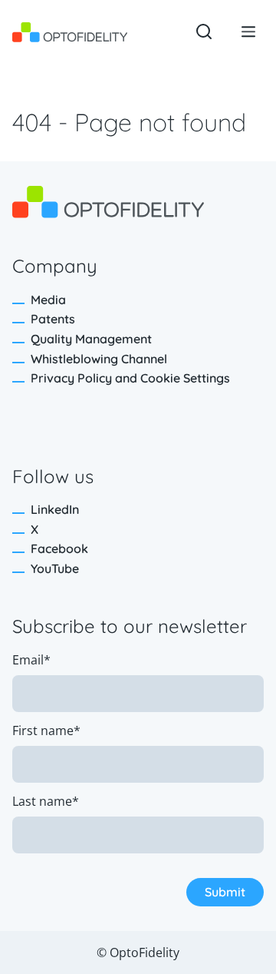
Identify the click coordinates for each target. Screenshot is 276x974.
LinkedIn (55, 509)
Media (48, 299)
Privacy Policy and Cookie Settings (130, 378)
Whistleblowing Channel (99, 358)
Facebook (59, 548)
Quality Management (91, 338)
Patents (53, 318)
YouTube (55, 568)
